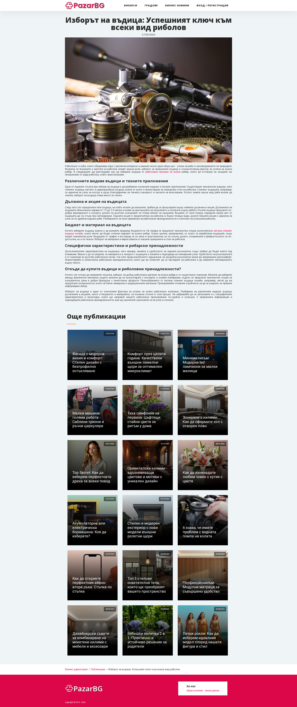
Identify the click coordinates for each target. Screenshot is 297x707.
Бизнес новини (177, 5)
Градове (151, 5)
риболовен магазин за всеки (163, 171)
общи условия (194, 690)
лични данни (212, 690)
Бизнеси (130, 5)
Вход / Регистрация (212, 5)
